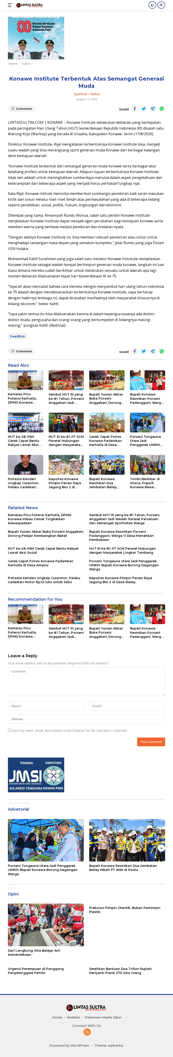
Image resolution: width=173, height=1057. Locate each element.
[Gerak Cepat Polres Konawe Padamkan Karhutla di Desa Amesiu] (107, 422)
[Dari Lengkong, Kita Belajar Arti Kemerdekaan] (46, 925)
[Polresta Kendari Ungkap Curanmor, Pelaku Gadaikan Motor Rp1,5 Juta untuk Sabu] (25, 465)
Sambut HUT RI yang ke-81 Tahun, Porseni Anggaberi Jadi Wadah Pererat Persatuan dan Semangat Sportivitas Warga (66, 398)
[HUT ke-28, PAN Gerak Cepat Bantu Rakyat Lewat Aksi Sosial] (25, 422)
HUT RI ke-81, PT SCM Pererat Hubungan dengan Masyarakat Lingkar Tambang (66, 441)
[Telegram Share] (152, 108)
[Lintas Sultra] (29, 5)
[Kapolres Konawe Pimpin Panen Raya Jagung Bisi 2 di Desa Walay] (66, 465)
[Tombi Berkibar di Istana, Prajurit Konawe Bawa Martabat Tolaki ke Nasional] (147, 465)
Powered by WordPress (69, 1046)
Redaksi (73, 1017)
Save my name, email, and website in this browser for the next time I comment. (70, 730)
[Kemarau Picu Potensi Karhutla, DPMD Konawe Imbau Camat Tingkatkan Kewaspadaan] (25, 380)
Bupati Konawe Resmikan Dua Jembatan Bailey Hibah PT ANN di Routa (103, 483)
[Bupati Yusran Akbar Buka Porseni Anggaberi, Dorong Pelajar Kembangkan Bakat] (107, 380)
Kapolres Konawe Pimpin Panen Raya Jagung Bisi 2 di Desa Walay (65, 483)
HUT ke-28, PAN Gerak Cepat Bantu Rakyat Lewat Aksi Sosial (23, 441)
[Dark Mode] (152, 5)
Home (57, 1017)
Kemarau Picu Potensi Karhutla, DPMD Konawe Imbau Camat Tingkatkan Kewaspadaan (22, 398)
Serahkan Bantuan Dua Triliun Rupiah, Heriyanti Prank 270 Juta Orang (120, 971)
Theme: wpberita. (108, 1046)
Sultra (95, 94)
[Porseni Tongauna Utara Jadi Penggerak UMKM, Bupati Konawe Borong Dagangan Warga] (147, 422)
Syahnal (80, 94)
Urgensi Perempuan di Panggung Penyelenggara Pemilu (36, 971)
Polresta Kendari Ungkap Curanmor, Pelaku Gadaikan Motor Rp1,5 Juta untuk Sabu (23, 483)
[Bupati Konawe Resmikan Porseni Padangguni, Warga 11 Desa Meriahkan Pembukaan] (147, 380)
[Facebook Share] (134, 108)
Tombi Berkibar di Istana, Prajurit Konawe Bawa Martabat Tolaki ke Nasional (145, 483)
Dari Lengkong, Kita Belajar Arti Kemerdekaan (34, 953)
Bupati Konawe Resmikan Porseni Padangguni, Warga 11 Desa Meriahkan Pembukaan (146, 398)
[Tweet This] (143, 108)
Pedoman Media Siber (103, 1017)
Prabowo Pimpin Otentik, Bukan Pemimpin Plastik (124, 910)
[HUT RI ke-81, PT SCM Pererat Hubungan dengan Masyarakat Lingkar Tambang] (66, 422)
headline (17, 336)
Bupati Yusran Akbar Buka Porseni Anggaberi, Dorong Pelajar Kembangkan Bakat (106, 398)
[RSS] (87, 1032)
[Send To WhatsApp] (161, 108)
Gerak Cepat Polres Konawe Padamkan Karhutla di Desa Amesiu (105, 441)
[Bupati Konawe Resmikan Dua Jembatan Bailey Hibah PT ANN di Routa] (107, 465)
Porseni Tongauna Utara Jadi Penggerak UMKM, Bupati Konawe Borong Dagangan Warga (145, 441)
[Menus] (11, 5)
